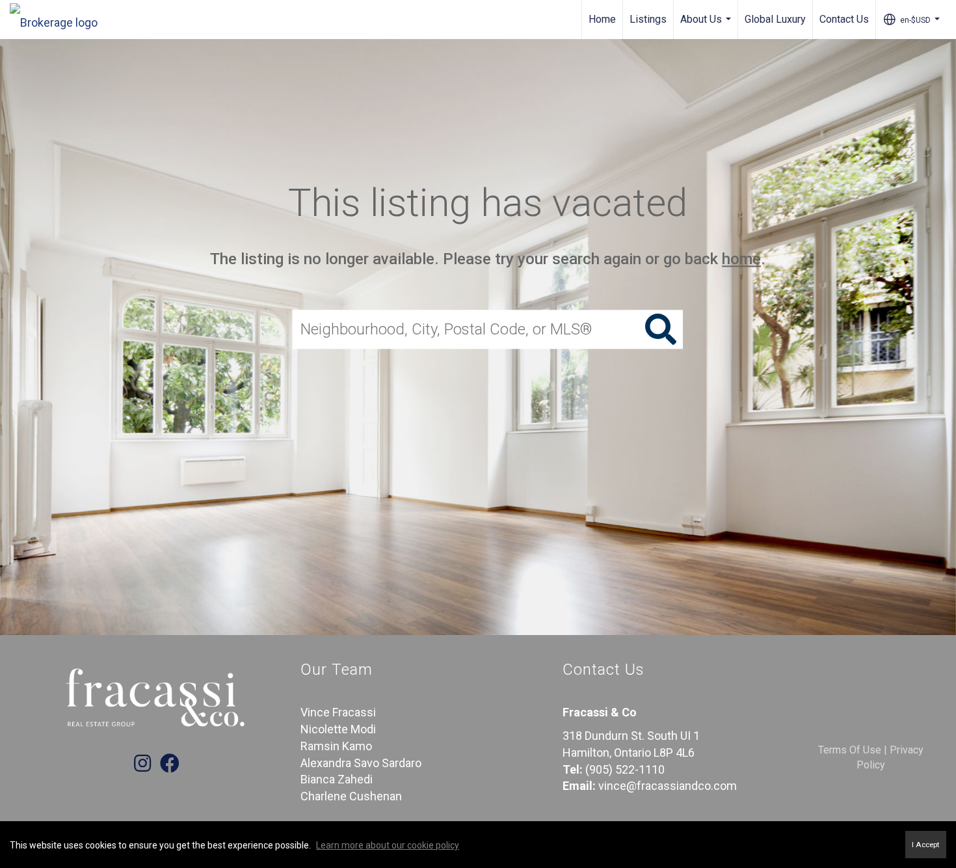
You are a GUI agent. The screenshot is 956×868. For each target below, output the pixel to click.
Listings (648, 19)
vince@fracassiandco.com (667, 786)
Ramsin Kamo (336, 746)
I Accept (926, 844)
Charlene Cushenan (351, 796)
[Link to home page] (60, 19)
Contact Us (844, 19)
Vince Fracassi (338, 712)
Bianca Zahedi (336, 779)
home (741, 259)
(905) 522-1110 (625, 769)
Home (602, 19)
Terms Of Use (849, 750)
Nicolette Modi (338, 729)
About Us (707, 26)
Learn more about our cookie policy (387, 845)
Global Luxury (775, 19)
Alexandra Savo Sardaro (360, 763)
